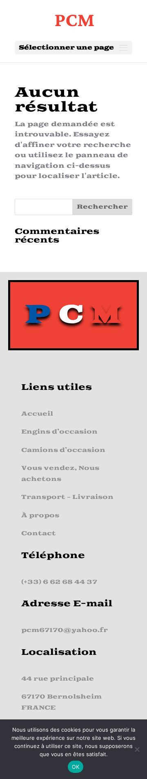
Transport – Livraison (67, 497)
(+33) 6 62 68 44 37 (59, 582)
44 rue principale (57, 678)
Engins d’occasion (59, 431)
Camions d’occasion (63, 450)
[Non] (137, 749)
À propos (40, 515)
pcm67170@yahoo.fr (64, 630)
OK (76, 766)
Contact (38, 533)
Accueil (37, 413)
